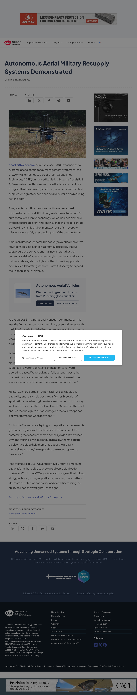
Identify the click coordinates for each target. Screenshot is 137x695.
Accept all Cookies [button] (99, 357)
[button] (32, 357)
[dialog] (68, 347)
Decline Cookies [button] (68, 357)
